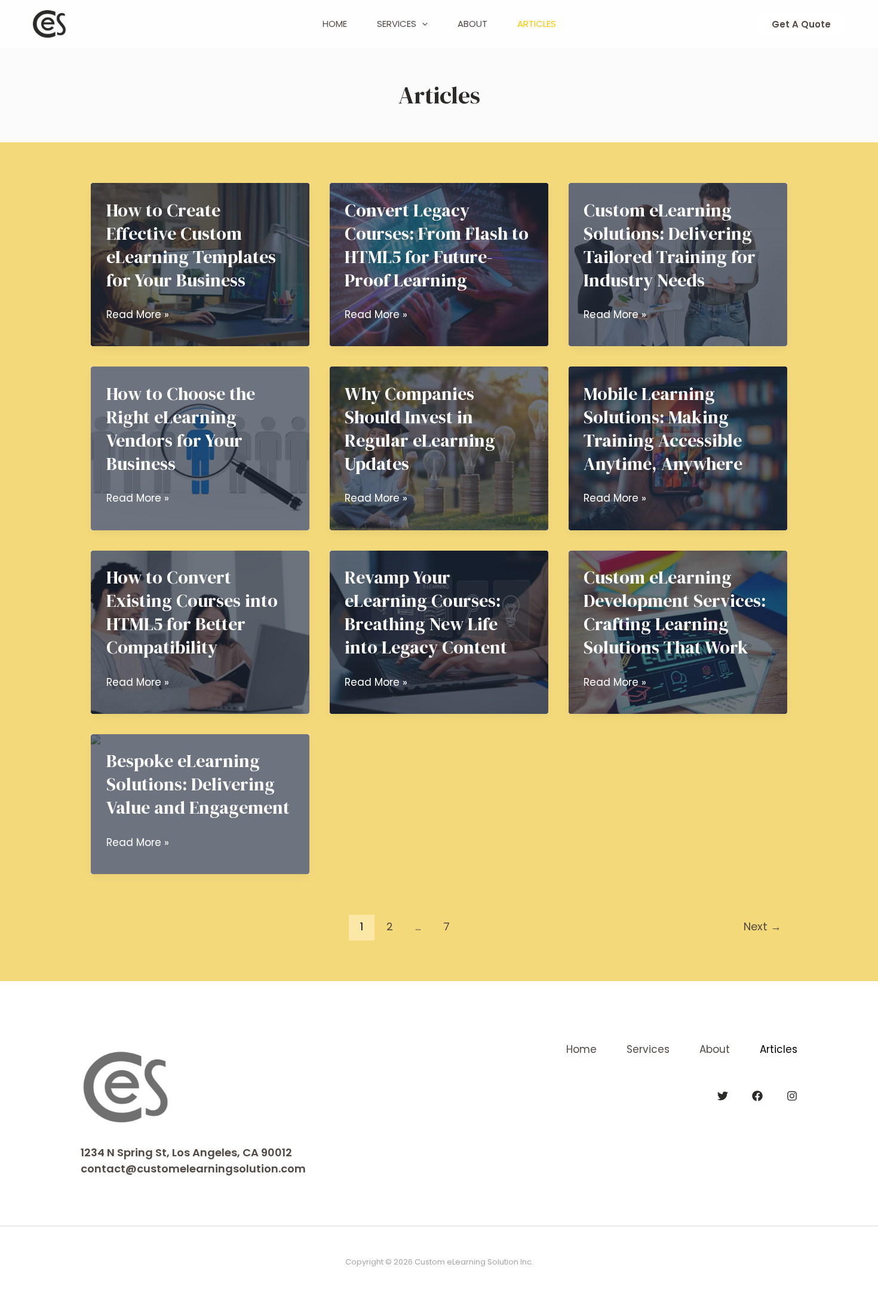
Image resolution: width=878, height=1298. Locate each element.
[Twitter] (722, 1096)
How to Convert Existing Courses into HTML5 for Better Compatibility (192, 612)
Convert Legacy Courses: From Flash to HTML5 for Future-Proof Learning (437, 245)
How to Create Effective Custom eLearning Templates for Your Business (191, 245)
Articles (536, 23)
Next (762, 926)
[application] (422, 24)
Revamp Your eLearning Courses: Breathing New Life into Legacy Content (426, 612)
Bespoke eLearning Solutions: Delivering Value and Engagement (198, 784)
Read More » (137, 315)
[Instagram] (792, 1096)
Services (396, 23)
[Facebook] (757, 1096)
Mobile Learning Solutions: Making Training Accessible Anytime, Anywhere (663, 428)
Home (335, 23)
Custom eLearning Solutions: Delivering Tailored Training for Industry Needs (670, 245)
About (472, 23)
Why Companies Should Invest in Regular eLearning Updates (420, 428)
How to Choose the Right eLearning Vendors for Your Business (180, 428)
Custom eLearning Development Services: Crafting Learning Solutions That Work (675, 612)
